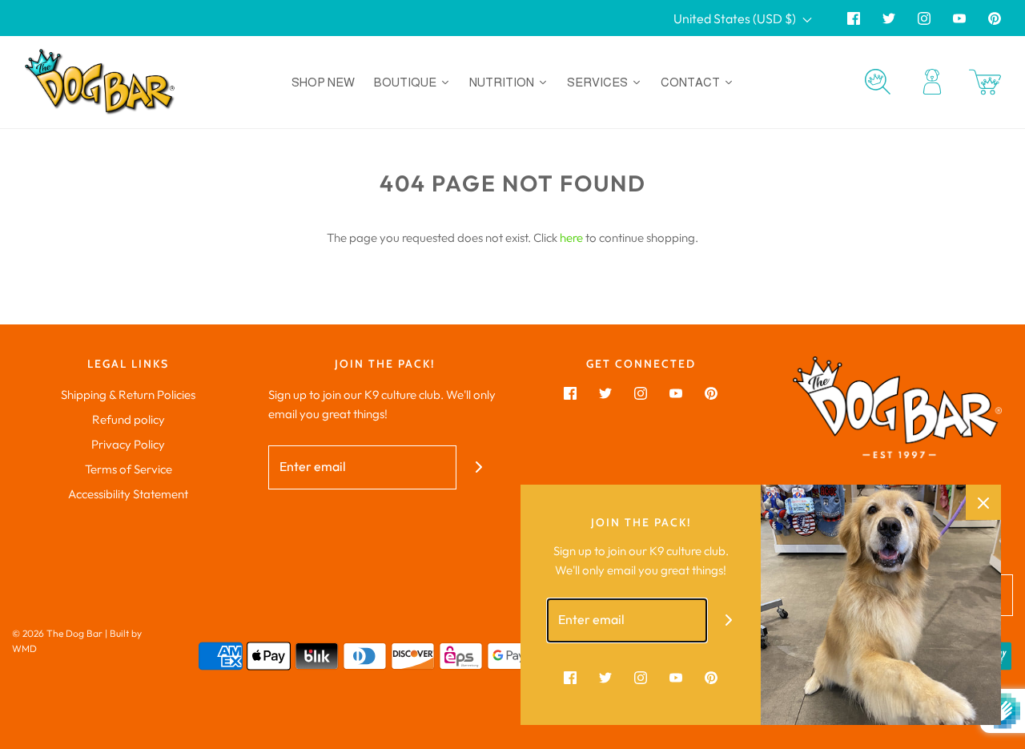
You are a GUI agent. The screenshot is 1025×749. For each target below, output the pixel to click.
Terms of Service (128, 469)
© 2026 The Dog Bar (57, 633)
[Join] (478, 467)
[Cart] (985, 82)
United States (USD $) (735, 18)
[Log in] (932, 82)
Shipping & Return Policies (128, 394)
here (571, 237)
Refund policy (128, 419)
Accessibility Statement (128, 493)
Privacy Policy (128, 444)
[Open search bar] (877, 81)
